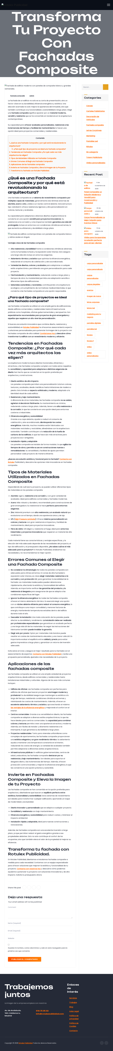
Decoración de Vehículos (92, 118)
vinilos (89, 347)
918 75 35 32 (42, 1011)
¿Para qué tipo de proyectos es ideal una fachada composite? (39, 149)
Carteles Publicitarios (95, 111)
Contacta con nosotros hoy (29, 868)
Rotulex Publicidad (31, 327)
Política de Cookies (73, 1025)
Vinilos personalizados (95, 163)
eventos (90, 290)
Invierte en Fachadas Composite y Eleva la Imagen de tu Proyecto (37, 167)
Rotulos (90, 335)
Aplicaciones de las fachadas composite (27, 164)
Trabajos (73, 1002)
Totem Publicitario (94, 157)
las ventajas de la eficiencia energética (27, 707)
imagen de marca (94, 296)
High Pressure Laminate (25, 519)
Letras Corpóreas (94, 130)
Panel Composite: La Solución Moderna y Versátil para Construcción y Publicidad (93, 197)
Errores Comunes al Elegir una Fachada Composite (31, 161)
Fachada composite (17, 96)
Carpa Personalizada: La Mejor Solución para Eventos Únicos (94, 220)
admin (31, 96)
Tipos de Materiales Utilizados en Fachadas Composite (32, 158)
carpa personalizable (95, 263)
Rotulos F (90, 341)
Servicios (73, 998)
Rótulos (89, 146)
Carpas (89, 105)
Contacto (73, 1030)
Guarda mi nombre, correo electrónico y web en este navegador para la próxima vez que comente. (37, 949)
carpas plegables (93, 284)
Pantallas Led (92, 141)
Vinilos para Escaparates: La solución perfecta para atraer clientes (95, 240)
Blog (71, 1007)
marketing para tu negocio (94, 315)
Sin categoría (92, 152)
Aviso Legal (74, 1011)
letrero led (91, 308)
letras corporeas (93, 302)
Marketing (90, 136)
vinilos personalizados (92, 354)
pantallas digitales (94, 323)
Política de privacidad (73, 1017)
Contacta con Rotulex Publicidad (47, 654)
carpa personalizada (95, 269)
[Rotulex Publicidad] (14, 5)
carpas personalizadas (92, 276)
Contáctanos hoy (47, 333)
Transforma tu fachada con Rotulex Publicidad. (29, 170)
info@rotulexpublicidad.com (50, 1014)
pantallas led (92, 329)
